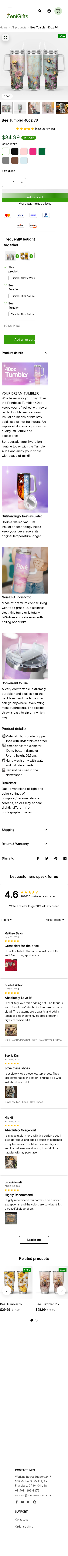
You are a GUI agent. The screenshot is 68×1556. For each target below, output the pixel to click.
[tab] (32, 1320)
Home (3, 27)
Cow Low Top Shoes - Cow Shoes (24, 1102)
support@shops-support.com (33, 1495)
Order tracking (24, 1526)
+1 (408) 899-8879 (27, 1490)
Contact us (21, 1519)
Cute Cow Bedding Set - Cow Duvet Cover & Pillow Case (33, 1040)
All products (19, 27)
